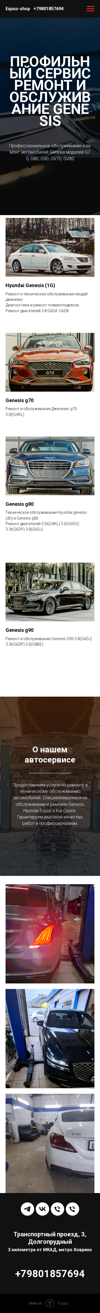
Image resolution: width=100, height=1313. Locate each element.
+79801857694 (48, 8)
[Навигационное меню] (90, 9)
